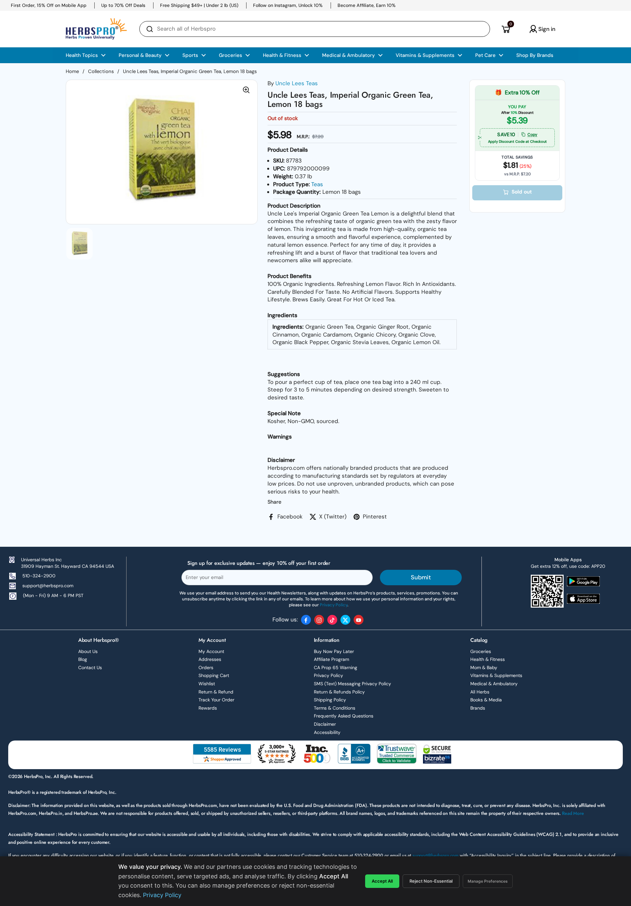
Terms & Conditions (334, 708)
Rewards (208, 708)
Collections (101, 71)
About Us (88, 651)
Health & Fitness (487, 659)
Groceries (480, 651)
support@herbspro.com (47, 586)
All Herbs (479, 692)
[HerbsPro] (96, 28)
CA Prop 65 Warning (335, 667)
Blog (82, 659)
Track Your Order (216, 700)
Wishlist (207, 684)
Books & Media (486, 700)
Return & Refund (216, 692)
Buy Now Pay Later (334, 651)
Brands (477, 708)
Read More (573, 813)
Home (72, 71)
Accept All (382, 881)
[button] (506, 29)
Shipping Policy (330, 700)
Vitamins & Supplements (496, 675)
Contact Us (90, 667)
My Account (211, 651)
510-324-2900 (39, 576)
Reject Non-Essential (431, 881)
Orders (206, 667)
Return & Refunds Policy (339, 692)
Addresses (210, 659)
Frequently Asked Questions (343, 716)
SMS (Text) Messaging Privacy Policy (352, 684)
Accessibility (327, 732)
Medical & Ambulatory (494, 684)
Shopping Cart (214, 675)
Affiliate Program (331, 659)
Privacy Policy (328, 675)
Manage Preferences (488, 881)
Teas (317, 184)
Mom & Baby (483, 667)
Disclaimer (325, 724)
